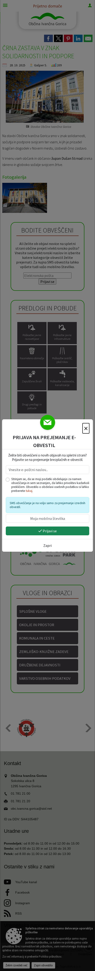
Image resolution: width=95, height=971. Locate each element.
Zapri (47, 545)
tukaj (29, 491)
